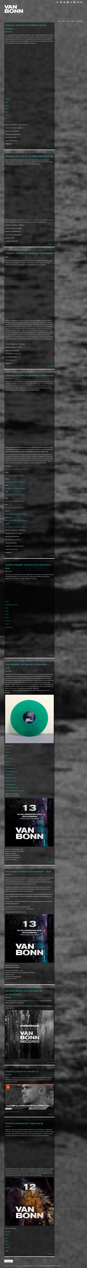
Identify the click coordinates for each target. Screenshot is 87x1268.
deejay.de (13, 909)
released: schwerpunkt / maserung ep (24, 1123)
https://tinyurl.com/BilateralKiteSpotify (15, 482)
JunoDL (7, 614)
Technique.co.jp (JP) (10, 781)
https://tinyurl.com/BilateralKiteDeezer (15, 488)
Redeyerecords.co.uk (10, 765)
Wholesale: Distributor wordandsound (15, 790)
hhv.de (7, 755)
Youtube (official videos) (11, 604)
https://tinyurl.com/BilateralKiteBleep (15, 501)
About (64, 21)
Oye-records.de (9, 758)
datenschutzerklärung (16, 1265)
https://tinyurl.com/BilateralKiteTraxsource (16, 520)
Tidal (6, 112)
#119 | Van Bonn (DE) (15, 1111)
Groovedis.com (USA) (10, 778)
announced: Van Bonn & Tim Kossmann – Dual (28, 871)
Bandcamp (8, 99)
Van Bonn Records (33, 1000)
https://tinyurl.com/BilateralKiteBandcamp (16, 469)
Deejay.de (7, 752)
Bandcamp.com (9, 627)
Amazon (7, 624)
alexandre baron (35, 1265)
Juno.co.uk (8, 762)
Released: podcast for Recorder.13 (21, 1071)
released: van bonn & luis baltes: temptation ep (29, 156)
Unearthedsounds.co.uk (11, 771)
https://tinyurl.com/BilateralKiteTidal (14, 495)
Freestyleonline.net (10, 784)
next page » (9, 1261)
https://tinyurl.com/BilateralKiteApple (15, 475)
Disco (68, 21)
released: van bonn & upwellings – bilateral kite (29, 375)
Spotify (7, 105)
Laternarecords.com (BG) (11, 787)
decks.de (9, 909)
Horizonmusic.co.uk (10, 768)
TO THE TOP (50, 147)
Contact (73, 21)
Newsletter (79, 21)
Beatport (7, 115)
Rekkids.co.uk (8, 774)
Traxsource (8, 121)
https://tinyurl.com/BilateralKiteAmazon (15, 527)
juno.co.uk (19, 909)
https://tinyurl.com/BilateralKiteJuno (14, 507)
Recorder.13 (8, 1077)
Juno (6, 118)
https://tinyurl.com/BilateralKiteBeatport (15, 514)
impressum (7, 1265)
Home (59, 21)
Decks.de (7, 749)
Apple (6, 102)
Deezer (7, 108)
